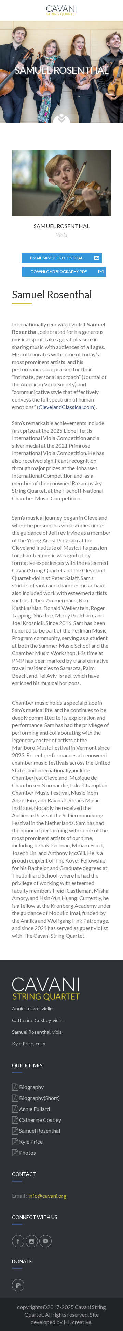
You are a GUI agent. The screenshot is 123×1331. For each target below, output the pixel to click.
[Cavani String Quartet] (61, 10)
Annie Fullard (26, 1008)
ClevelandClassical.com (66, 407)
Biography (31, 1087)
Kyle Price (22, 1043)
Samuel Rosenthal (31, 1032)
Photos (27, 1152)
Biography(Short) (39, 1098)
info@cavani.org (47, 1195)
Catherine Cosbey (31, 1020)
